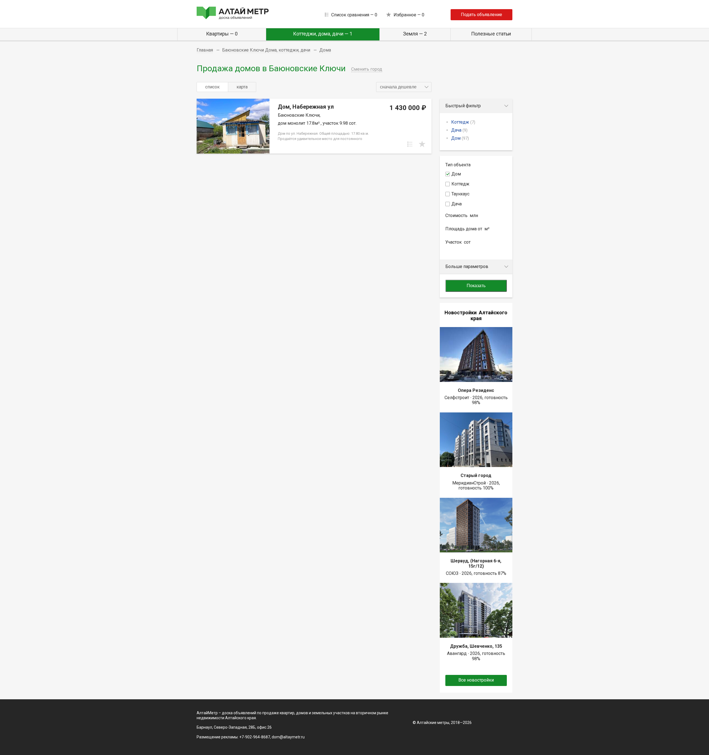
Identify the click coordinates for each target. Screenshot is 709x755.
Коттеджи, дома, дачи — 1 (322, 34)
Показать (476, 285)
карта (242, 87)
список (212, 87)
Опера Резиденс (476, 390)
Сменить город (366, 69)
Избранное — (409, 14)
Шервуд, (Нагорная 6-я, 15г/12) (476, 563)
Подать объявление (481, 14)
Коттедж (463, 122)
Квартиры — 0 (222, 34)
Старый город (476, 475)
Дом (460, 138)
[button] (403, 87)
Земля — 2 (415, 34)
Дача (459, 130)
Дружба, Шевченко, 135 (476, 646)
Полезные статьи (491, 34)
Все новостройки (476, 680)
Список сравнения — (354, 14)
